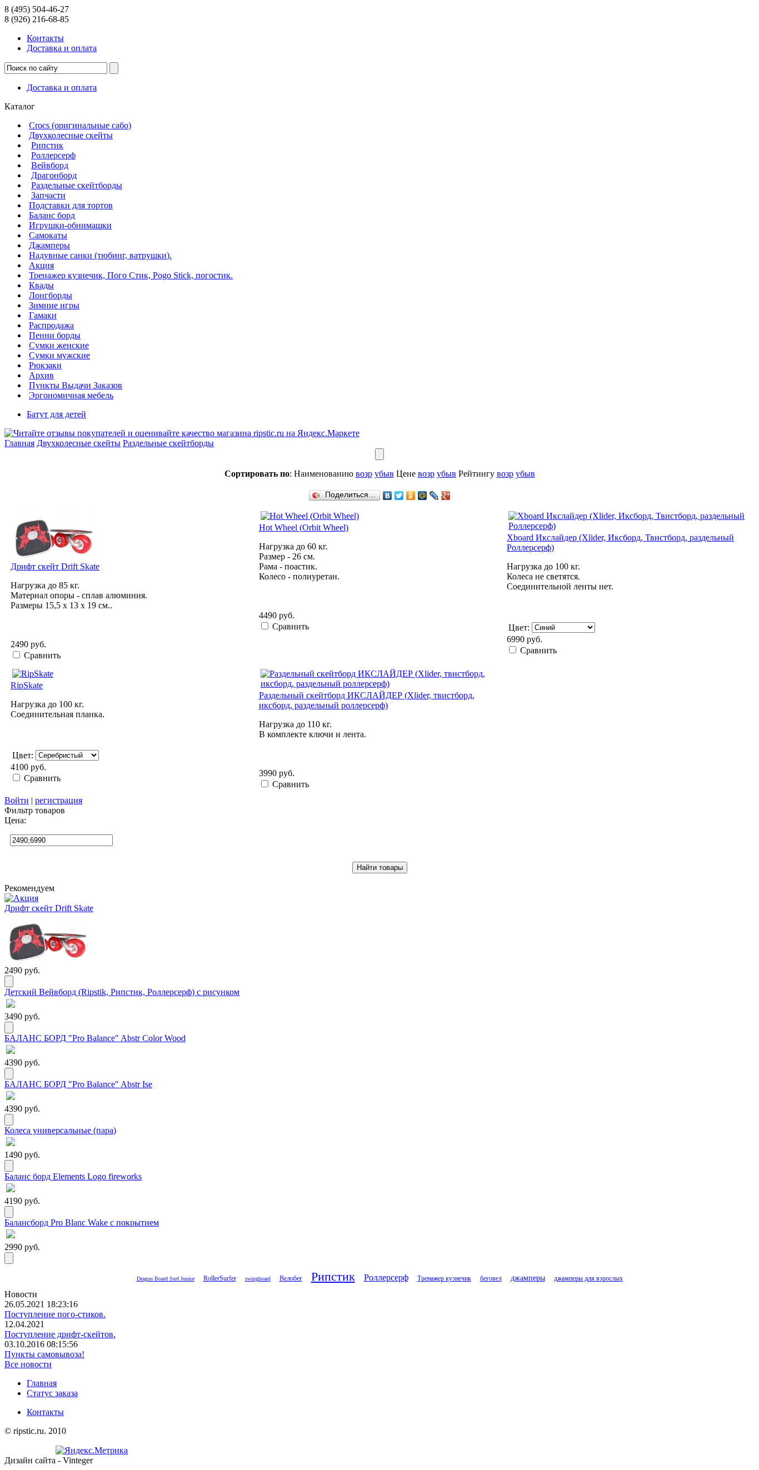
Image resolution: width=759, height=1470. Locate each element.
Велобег (290, 1278)
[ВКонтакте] (387, 495)
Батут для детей (56, 414)
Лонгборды (50, 295)
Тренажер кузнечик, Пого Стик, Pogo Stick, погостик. (131, 275)
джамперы (528, 1278)
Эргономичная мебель (71, 395)
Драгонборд (54, 175)
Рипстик (47, 145)
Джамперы (49, 245)
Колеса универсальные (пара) (60, 1130)
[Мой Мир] (422, 495)
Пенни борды (55, 335)
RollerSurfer (219, 1278)
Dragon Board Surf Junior (165, 1279)
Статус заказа (52, 1393)
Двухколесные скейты (71, 135)
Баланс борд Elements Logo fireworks (73, 1176)
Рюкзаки (45, 365)
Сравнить (42, 655)
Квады (41, 285)
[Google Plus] (446, 495)
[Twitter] (399, 495)
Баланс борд (52, 215)
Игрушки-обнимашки (70, 225)
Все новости (28, 1364)
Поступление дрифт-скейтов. (60, 1334)
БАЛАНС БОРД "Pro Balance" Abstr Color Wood (95, 1038)
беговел (491, 1278)
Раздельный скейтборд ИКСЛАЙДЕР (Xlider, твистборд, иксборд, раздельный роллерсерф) (367, 700)
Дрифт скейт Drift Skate (55, 566)
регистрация (58, 800)
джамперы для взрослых (588, 1278)
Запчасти (48, 195)
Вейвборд (49, 165)
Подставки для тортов (71, 205)
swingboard (258, 1279)
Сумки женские (59, 345)
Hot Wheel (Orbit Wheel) (303, 527)
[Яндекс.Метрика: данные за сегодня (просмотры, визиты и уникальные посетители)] (92, 1451)
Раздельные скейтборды (76, 185)
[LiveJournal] (434, 495)
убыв (384, 473)
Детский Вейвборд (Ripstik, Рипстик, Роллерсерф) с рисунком (121, 992)
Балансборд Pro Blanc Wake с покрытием (81, 1222)
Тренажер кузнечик (444, 1278)
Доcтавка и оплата (62, 48)
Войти (16, 800)
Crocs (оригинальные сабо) (80, 125)
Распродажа (51, 325)
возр (364, 473)
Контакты (45, 38)
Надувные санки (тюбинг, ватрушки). (100, 255)
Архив (41, 375)
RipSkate (27, 685)
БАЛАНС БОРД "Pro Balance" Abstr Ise (78, 1084)
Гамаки (43, 315)
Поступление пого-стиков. (55, 1314)
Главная (19, 443)
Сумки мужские (59, 355)
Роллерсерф (53, 155)
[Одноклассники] (411, 495)
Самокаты (48, 235)
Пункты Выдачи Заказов (75, 385)
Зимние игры (54, 305)
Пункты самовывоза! (44, 1354)
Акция (41, 265)
